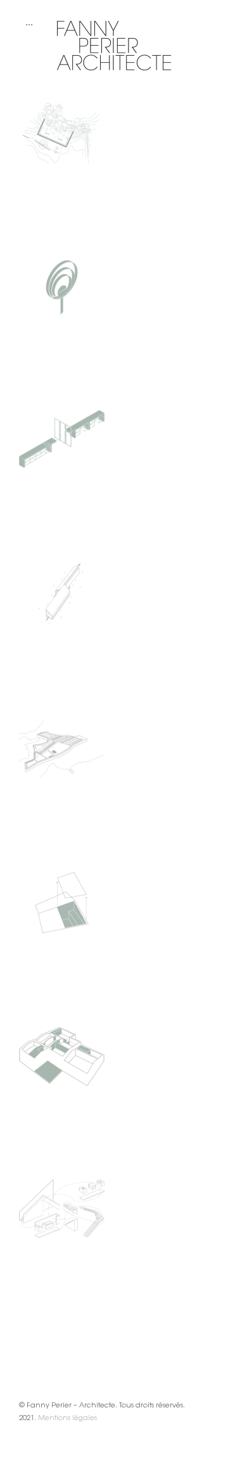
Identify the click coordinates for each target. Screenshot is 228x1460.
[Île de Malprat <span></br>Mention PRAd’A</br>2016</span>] (61, 748)
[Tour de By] (61, 133)
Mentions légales (67, 1417)
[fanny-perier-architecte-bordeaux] (114, 25)
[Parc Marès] (61, 287)
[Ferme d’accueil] (61, 1056)
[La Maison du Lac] (61, 593)
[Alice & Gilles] (61, 1208)
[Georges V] (61, 902)
